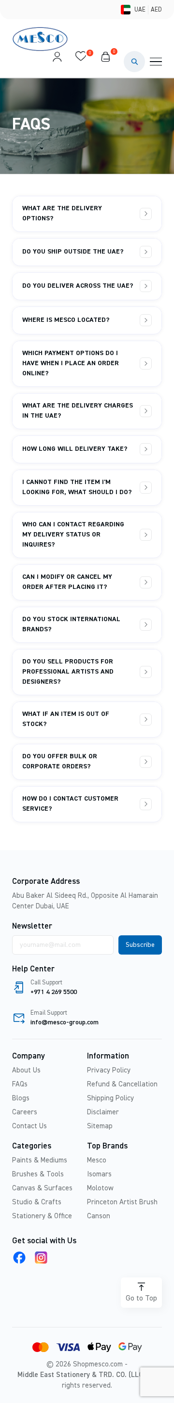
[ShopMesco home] (41, 39)
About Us (26, 1070)
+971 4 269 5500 (53, 992)
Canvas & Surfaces (42, 1188)
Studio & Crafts (36, 1202)
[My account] (57, 61)
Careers (24, 1112)
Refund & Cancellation (122, 1084)
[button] (134, 61)
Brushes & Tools (38, 1174)
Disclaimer (103, 1112)
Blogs (20, 1098)
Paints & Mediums (39, 1160)
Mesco (96, 1160)
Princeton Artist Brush (122, 1202)
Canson (98, 1216)
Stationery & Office (42, 1216)
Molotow (100, 1188)
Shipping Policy (110, 1098)
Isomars (99, 1174)
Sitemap (100, 1126)
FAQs (20, 1084)
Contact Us (29, 1126)
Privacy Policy (108, 1070)
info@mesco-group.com (64, 1022)
